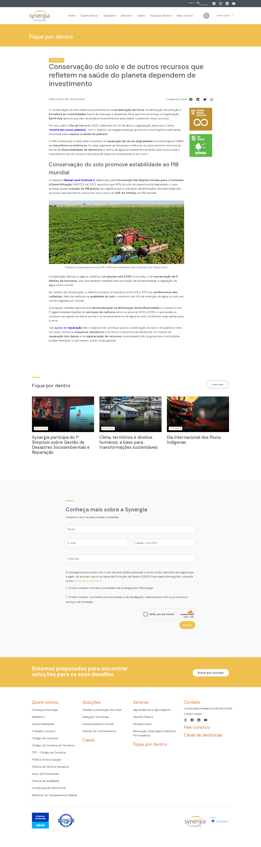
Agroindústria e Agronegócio (152, 710)
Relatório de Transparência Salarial (54, 795)
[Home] (39, 15)
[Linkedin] (227, 3)
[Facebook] (214, 3)
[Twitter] (205, 99)
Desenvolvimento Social (98, 724)
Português (223, 15)
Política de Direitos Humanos (50, 767)
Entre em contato (211, 673)
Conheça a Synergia (45, 710)
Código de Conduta (45, 738)
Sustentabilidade (43, 724)
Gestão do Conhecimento (99, 731)
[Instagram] (221, 3)
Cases (89, 740)
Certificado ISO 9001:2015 (49, 788)
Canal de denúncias (203, 735)
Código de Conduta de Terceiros (53, 745)
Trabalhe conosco (44, 731)
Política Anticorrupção (46, 759)
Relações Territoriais (96, 717)
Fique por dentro (150, 744)
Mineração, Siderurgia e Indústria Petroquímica (154, 733)
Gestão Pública (143, 717)
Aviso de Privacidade (45, 774)
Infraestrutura (142, 724)
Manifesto (38, 717)
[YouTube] (234, 3)
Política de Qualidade (45, 781)
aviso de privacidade (87, 581)
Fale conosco (197, 727)
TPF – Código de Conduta (49, 752)
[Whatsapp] (212, 99)
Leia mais (218, 384)
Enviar (187, 625)
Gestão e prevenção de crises (102, 710)
